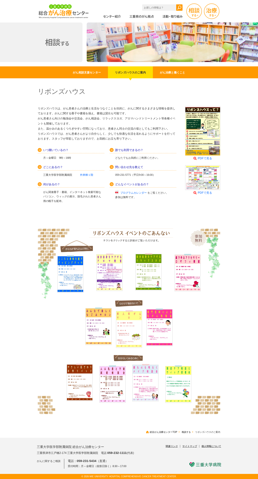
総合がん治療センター (64, 11)
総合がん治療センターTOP (163, 432)
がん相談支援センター (87, 72)
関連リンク (172, 446)
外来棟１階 (86, 174)
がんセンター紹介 (112, 16)
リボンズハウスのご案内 (130, 72)
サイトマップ (189, 446)
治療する (211, 11)
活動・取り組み (173, 16)
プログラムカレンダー (133, 192)
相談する (194, 11)
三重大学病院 (205, 464)
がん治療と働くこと (172, 72)
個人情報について (211, 446)
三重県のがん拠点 (142, 16)
